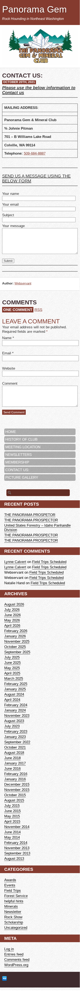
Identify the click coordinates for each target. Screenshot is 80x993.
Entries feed (13, 954)
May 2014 (12, 837)
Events (9, 885)
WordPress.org (16, 965)
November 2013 (16, 848)
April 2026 (12, 625)
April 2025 (12, 673)
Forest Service (16, 896)
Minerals (11, 906)
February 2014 (15, 842)
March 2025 (13, 678)
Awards (10, 880)
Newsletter (12, 912)
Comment (9, 383)
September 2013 (17, 853)
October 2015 (15, 795)
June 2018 (12, 758)
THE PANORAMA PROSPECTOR (31, 520)
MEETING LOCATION (22, 447)
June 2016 (12, 768)
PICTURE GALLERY (21, 477)
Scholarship (13, 922)
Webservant (22, 283)
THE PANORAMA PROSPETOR (29, 515)
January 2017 (15, 763)
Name (6, 338)
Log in (9, 949)
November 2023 (16, 715)
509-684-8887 (35, 153)
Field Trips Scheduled (49, 562)
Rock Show (13, 917)
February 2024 (15, 705)
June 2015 (12, 811)
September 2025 (17, 652)
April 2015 (12, 821)
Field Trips (12, 890)
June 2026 (12, 615)
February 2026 (15, 631)
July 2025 (12, 657)
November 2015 (16, 790)
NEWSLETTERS (18, 454)
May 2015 (12, 816)
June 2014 (12, 832)
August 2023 (14, 721)
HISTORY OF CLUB (21, 439)
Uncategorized (15, 927)
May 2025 (12, 668)
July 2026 (12, 609)
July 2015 (12, 805)
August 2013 (14, 858)
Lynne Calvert (15, 562)
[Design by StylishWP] (4, 978)
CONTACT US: (17, 470)
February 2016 (15, 774)
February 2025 (15, 684)
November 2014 (16, 827)
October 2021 (15, 747)
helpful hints (13, 901)
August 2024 (14, 694)
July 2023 (12, 726)
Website (8, 368)
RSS (38, 309)
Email (6, 353)
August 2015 (14, 800)
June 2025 (12, 662)
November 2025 (16, 641)
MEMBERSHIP (17, 462)
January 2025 (15, 689)
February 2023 (15, 731)
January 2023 (15, 737)
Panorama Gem (34, 9)
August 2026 (14, 604)
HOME (10, 432)
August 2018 (14, 752)
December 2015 (16, 784)
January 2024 (15, 710)
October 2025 (15, 647)
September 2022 (17, 742)
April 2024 (12, 700)
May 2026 (12, 620)
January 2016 (15, 779)
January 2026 (15, 636)
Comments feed (16, 959)
